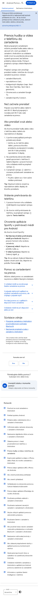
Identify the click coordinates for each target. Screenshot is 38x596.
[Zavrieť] (36, 13)
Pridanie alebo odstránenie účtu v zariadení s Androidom (19, 421)
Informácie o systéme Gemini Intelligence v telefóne (17, 573)
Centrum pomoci (8, 8)
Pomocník (8, 403)
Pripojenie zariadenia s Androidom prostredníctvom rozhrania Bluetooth (19, 323)
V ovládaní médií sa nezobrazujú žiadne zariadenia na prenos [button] (16, 285)
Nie (23, 363)
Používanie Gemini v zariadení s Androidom (18, 521)
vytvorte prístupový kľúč (10, 26)
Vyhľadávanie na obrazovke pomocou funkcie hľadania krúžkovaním (20, 485)
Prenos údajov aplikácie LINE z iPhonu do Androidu (20, 469)
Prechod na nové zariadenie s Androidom (17, 409)
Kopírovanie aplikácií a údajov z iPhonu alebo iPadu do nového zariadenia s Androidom (20, 460)
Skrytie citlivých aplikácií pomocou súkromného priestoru (19, 514)
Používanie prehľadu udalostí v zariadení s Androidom (17, 499)
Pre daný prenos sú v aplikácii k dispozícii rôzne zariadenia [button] (15, 302)
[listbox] (11, 592)
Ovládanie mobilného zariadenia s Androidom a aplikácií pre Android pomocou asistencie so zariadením (19, 565)
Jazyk (7, 589)
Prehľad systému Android (16, 415)
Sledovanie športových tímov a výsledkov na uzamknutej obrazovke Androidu (19, 555)
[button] (3, 2)
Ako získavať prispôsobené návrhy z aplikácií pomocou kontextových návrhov (19, 546)
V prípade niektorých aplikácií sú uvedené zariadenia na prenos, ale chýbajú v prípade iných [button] (17, 293)
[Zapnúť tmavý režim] (20, 591)
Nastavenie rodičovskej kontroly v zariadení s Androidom (19, 537)
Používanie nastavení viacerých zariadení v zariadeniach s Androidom (20, 506)
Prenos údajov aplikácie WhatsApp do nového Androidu (20, 492)
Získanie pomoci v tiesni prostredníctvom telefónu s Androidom (16, 443)
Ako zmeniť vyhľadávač (15, 479)
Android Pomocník (14, 3)
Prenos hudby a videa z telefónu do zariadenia (20, 452)
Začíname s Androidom (24, 8)
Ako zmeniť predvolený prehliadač (19, 475)
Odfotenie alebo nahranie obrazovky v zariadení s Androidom (20, 428)
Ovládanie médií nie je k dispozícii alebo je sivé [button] (16, 309)
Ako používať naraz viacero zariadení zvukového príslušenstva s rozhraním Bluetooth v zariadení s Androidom (20, 529)
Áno (13, 363)
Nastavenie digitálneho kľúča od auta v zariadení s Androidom (20, 435)
